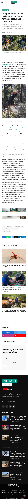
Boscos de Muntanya (15, 128)
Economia (21, 490)
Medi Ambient (5, 10)
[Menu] (2, 2)
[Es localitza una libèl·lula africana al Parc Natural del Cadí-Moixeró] (14, 256)
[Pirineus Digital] (14, 2)
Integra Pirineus (6, 64)
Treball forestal (6, 231)
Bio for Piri (9, 226)
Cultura (4, 492)
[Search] (26, 2)
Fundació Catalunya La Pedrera (12, 130)
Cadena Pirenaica (19, 498)
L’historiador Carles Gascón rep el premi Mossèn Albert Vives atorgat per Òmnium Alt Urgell (18, 418)
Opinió (15, 492)
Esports (10, 492)
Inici (3, 490)
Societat (14, 490)
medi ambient (15, 228)
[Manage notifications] (24, 496)
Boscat (24, 128)
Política (8, 490)
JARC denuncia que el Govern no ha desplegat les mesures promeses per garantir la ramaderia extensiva (14, 312)
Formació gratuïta (18, 226)
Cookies (14, 494)
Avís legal (22, 492)
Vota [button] (5, 366)
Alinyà (4, 226)
